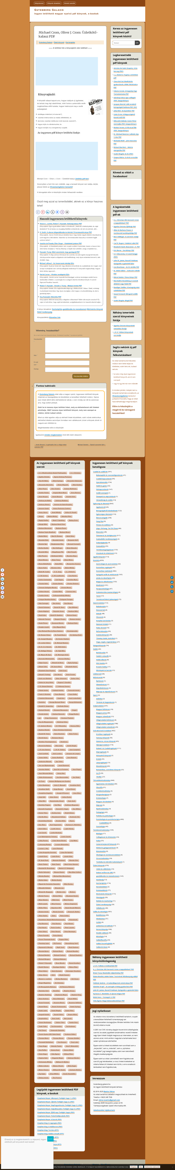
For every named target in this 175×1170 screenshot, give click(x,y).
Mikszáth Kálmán (44, 888)
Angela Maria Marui (60, 492)
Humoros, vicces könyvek (106, 741)
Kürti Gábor (43, 829)
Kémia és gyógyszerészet (106, 848)
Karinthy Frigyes (44, 805)
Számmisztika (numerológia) (107, 592)
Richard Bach (57, 951)
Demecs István (75, 619)
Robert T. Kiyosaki (45, 963)
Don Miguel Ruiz (59, 627)
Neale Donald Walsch (72, 908)
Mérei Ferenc (68, 900)
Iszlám (98, 922)
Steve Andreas (44, 998)
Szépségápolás (102, 543)
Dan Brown (68, 603)
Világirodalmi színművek (105, 727)
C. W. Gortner (43, 575)
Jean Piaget (77, 769)
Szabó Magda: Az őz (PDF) (123, 154)
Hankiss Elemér (44, 730)
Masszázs (100, 532)
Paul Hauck (42, 927)
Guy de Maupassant (46, 722)
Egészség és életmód (101, 503)
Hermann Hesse (57, 738)
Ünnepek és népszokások (105, 496)
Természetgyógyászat (105, 550)
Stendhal (56, 991)
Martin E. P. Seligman (66, 868)
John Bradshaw (44, 785)
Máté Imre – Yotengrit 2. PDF (104, 997)
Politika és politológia (104, 816)
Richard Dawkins (75, 955)
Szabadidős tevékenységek (106, 539)
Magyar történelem (103, 802)
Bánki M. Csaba (44, 572)
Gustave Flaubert (67, 718)
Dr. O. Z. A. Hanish (45, 647)
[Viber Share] (62, 212)
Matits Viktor (109, 1091)
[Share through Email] (67, 212)
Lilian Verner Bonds (59, 840)
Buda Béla (58, 564)
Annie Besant (57, 496)
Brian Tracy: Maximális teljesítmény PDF (108, 973)
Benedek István (58, 540)
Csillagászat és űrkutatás (106, 837)
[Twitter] (171, 583)
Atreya (41, 516)
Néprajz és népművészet (105, 692)
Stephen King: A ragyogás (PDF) (49, 1123)
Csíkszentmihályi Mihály (61, 595)
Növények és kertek (104, 670)
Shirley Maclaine (61, 979)
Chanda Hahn (43, 583)
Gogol (74, 710)
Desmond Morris (57, 623)
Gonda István (43, 714)
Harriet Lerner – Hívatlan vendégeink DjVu (54, 274)
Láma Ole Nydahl (66, 852)
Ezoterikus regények (104, 567)
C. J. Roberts (70, 572)
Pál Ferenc (57, 943)
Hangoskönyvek (99, 645)
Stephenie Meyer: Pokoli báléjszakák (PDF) (53, 1116)
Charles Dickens (72, 583)
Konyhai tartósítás (103, 621)
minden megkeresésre (53, 435)
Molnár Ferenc (44, 896)
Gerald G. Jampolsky (46, 706)
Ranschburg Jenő (71, 943)
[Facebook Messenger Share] (57, 212)
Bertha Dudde (43, 548)
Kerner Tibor (43, 813)
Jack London (57, 753)
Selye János (43, 975)
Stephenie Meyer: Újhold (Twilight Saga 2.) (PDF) (55, 1102)
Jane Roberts (71, 757)
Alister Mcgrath (63, 485)
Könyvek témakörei (53, 3)
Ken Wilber (76, 809)
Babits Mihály (52, 516)
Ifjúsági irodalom (102, 745)
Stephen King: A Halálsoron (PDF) (49, 1126)
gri (40, 718)
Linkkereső (97, 674)
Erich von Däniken (45, 678)
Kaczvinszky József (57, 801)
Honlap (36, 369)
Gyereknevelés (101, 482)
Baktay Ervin (73, 520)
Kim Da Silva (43, 817)
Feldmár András (58, 690)
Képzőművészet (102, 688)
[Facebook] (171, 578)
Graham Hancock (58, 714)
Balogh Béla (43, 524)
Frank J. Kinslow (44, 694)
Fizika (98, 841)
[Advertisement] (67, 71)
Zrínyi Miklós (54, 1074)
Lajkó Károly (69, 829)
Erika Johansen (61, 678)
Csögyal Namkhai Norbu (47, 599)
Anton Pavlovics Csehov (61, 508)
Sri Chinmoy (59, 983)
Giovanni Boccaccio (61, 710)
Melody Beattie (44, 876)
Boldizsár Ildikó (57, 556)
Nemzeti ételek (102, 624)
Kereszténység (102, 929)
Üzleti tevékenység (44, 312)
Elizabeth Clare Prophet (47, 670)
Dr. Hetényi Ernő (75, 635)
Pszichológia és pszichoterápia (108, 819)
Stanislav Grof (44, 991)
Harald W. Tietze (44, 734)
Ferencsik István (73, 690)
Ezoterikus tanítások (104, 571)
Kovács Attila (60, 821)
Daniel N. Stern (59, 607)
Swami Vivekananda (59, 1006)
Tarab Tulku (43, 1026)
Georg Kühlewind (75, 702)
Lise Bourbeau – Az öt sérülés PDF (126, 267)
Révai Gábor (43, 971)
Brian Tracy (56, 560)
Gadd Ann (61, 698)
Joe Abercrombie (62, 777)
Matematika (101, 851)
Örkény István (43, 1078)
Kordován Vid (74, 817)
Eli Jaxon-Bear (56, 666)
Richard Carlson (59, 955)
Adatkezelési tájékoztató (104, 1110)
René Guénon (73, 947)
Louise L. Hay (43, 848)
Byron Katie (43, 568)
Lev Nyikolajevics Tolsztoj (48, 836)
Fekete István (43, 690)
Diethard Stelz (72, 623)
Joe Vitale (76, 777)
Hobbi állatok (101, 660)
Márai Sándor (43, 900)
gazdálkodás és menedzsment (75, 309)
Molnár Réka (57, 896)
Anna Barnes (75, 492)
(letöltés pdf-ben (82, 178)
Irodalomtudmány (103, 791)
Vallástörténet (102, 947)
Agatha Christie (44, 477)
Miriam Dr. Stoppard (45, 892)
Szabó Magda (56, 1010)
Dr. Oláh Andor (61, 647)
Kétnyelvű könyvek (103, 755)
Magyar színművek (103, 716)
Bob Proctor (43, 556)
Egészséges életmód (104, 514)
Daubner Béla (73, 611)
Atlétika (99, 699)
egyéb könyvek (99, 557)
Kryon (72, 821)
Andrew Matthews (70, 489)
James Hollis (43, 757)
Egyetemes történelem (105, 784)
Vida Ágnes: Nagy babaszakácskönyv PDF (109, 1001)
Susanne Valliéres (75, 1002)
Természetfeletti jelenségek (107, 599)
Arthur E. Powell (70, 512)
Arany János (43, 512)
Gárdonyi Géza (62, 722)
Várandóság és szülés (104, 500)
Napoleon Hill (56, 908)
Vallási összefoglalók (104, 943)
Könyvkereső (39, 3)
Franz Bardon (59, 694)
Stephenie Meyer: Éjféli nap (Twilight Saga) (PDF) (56, 1112)
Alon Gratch (55, 489)
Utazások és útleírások (105, 553)
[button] (2, 601)
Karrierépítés (70, 42)
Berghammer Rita (57, 544)
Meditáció (100, 585)
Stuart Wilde (72, 998)
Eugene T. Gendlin (64, 682)
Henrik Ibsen (43, 738)
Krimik (98, 759)
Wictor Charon (44, 1070)
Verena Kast (55, 1050)
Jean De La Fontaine (61, 769)
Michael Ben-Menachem (62, 876)
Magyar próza (101, 713)
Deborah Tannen (44, 619)
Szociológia (100, 826)
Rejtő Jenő (60, 947)
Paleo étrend (101, 628)
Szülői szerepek (102, 493)
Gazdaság (100, 880)
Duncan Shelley (64, 659)
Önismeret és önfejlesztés (106, 535)
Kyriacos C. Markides (73, 825)
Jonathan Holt (75, 785)
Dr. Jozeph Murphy (45, 639)
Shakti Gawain (64, 975)
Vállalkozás (100, 908)
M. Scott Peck (43, 860)
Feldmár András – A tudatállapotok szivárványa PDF (113, 983)
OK (136, 43)
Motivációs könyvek (95, 309)
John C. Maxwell (59, 785)
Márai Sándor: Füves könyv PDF (125, 277)
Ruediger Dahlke (59, 967)
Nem (140, 1167)
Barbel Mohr (43, 536)
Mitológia (100, 936)
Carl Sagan (59, 579)
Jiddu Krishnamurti (45, 777)
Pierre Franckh (44, 935)
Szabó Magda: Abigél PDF (123, 300)
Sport (95, 695)
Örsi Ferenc (57, 1078)
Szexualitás (100, 546)
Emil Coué (62, 670)
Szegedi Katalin (44, 1014)
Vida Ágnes (55, 1054)
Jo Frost (41, 781)
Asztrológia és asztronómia (106, 564)
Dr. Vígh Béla (60, 651)
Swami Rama (43, 1006)
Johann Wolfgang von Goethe (59, 781)
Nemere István (44, 912)
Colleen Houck (44, 591)
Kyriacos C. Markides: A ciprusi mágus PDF (109, 994)
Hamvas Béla (74, 726)
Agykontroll (100, 507)
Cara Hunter (73, 575)
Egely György (72, 662)
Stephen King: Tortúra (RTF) (48, 1130)
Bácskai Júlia (56, 568)
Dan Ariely (56, 603)
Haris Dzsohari (59, 734)
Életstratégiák (101, 518)
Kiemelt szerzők (69, 3)
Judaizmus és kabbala (104, 926)
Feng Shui (99, 521)
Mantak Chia (73, 860)
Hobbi (95, 649)
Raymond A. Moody (45, 947)
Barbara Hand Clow (58, 524)
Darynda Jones (58, 611)
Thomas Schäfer (73, 1038)
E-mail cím (36, 363)
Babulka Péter (66, 516)
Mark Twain (56, 864)
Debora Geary (71, 615)
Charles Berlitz (58, 583)
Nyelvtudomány (102, 809)
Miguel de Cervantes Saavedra (49, 884)
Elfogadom (134, 1167)
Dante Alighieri (44, 611)
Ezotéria (96, 560)
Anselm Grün (70, 496)
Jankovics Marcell (45, 761)
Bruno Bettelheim (45, 564)
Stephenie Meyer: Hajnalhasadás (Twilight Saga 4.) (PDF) (58, 1109)
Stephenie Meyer (61, 995)
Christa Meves (66, 587)
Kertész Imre (56, 813)
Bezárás (50, 1139)
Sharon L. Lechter (45, 979)
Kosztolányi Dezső (45, 821)
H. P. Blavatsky (61, 726)
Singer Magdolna (44, 983)
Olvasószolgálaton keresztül (61, 187)
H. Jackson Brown (45, 726)
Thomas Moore (58, 1038)
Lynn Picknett (57, 848)
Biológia (99, 833)
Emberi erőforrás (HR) (104, 872)
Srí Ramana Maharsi (67, 987)
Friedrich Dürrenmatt (46, 698)
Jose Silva (76, 793)
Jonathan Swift (44, 789)
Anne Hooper (43, 496)
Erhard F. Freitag (44, 674)
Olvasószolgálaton (120, 396)
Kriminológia (101, 798)
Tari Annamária (56, 1026)
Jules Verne (54, 797)
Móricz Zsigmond (71, 904)
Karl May (58, 805)
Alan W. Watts (43, 481)
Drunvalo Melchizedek (46, 659)
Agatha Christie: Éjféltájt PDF (125, 226)
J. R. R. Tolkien (60, 749)
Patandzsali (73, 919)
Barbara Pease (61, 528)
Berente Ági (43, 544)
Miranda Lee (59, 888)
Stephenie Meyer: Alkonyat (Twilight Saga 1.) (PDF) (56, 1098)
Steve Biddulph (58, 998)
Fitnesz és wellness (103, 525)
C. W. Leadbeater (58, 575)
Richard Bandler (72, 951)
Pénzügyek (100, 897)
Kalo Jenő (71, 801)
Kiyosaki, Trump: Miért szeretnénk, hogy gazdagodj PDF (60, 252)
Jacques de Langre (73, 753)
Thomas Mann (44, 1038)
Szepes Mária (72, 1014)
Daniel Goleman (44, 607)
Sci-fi (98, 773)
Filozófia (99, 787)
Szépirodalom (98, 706)
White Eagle (72, 1066)
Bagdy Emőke (43, 520)
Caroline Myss (72, 579)
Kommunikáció (101, 890)
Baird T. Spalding (59, 520)
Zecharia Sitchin (75, 1070)
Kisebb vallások (102, 933)
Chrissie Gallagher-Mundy (48, 587)
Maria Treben (43, 864)
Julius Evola (66, 797)
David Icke (42, 615)
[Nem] (172, 1167)
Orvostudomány (102, 858)
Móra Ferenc (56, 904)
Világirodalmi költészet (105, 720)
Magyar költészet (103, 709)
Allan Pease (43, 489)
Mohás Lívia (61, 892)
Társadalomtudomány (101, 780)
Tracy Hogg (43, 1046)
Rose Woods (60, 963)
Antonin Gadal (44, 508)
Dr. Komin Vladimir (62, 639)
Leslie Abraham (56, 832)
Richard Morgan (44, 959)
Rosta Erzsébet (74, 963)
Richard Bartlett (44, 955)
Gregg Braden (74, 714)
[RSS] (171, 587)
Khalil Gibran (69, 813)
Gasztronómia (98, 603)
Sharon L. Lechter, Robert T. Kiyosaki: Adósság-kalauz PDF (61, 224)
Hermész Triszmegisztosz (47, 742)
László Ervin (43, 856)
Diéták (98, 613)
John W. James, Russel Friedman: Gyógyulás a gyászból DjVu (115, 990)
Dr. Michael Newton (61, 643)
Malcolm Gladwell (59, 860)
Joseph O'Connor (63, 793)
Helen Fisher (73, 734)
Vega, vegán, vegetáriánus (106, 642)
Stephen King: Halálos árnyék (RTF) (50, 1134)
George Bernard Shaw (57, 702)
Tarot (98, 596)
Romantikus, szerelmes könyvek (108, 770)
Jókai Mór (42, 801)
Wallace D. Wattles (62, 1062)
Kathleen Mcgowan (71, 805)
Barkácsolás (100, 652)
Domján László (44, 627)
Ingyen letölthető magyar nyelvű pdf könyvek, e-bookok (66, 13)
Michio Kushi (56, 880)
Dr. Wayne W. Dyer (45, 655)
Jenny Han (61, 773)
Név (35, 355)
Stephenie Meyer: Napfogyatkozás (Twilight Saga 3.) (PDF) (59, 1105)
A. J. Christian (75, 473)
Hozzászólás (36, 340)
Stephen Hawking (45, 995)
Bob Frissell (72, 552)
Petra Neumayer (70, 931)
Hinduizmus (100, 919)
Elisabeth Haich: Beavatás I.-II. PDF (127, 247)
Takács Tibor (60, 1022)
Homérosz (64, 742)
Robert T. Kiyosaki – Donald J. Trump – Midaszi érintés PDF (61, 286)
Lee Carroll (42, 832)
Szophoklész (43, 1018)
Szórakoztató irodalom (102, 731)
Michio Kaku (43, 880)
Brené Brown (43, 560)
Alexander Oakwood (74, 481)
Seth (53, 975)
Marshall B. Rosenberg (46, 868)
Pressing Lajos (44, 943)
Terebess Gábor (70, 1034)
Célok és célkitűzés (103, 869)
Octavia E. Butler (73, 912)
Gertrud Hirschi (44, 710)
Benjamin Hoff (73, 540)
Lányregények (101, 762)
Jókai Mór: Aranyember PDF (124, 111)
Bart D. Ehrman (57, 536)
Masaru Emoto (59, 872)
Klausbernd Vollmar (58, 817)
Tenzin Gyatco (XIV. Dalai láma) (49, 1034)
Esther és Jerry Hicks (46, 682)
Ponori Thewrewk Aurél (47, 939)
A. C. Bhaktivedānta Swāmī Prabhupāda (52, 473)
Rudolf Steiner (44, 967)
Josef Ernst (71, 789)
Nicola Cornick (58, 912)
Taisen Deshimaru (45, 1022)
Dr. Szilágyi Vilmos (45, 651)
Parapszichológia (102, 589)
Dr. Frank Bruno (60, 635)
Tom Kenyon (62, 1042)
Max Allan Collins (75, 872)
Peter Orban (43, 931)
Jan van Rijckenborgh (46, 765)
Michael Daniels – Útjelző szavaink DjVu (92, 445)
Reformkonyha (101, 631)
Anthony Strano (44, 504)
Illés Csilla (58, 745)
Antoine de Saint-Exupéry (63, 504)
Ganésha (42, 702)
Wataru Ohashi (58, 1066)
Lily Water (73, 840)
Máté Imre (55, 900)
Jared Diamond (63, 765)
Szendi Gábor (58, 1014)
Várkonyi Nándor (73, 1058)
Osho (54, 915)
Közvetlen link (54, 317)
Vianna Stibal (68, 1050)
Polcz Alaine (57, 935)
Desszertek (100, 610)
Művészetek (98, 677)
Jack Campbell (74, 749)
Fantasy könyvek (102, 738)
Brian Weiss (69, 560)
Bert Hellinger (57, 548)
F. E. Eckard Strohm (45, 686)
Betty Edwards (72, 548)
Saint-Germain (57, 971)
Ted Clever (42, 1030)
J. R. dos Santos (44, 749)
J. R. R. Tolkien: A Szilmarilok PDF (105, 966)
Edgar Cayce (43, 662)
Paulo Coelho (55, 927)
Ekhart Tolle (43, 666)
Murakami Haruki (72, 896)
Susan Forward (44, 1002)
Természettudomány (101, 830)
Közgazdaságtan (102, 794)
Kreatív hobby (101, 667)
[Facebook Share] (38, 212)
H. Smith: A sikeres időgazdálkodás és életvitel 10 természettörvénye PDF (66, 232)
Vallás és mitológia (100, 911)
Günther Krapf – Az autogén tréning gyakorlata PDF (113, 987)
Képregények (101, 752)
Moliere (72, 892)
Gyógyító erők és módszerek (107, 574)
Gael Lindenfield (74, 698)
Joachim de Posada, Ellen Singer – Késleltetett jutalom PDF (61, 243)
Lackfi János (55, 829)
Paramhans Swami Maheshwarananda (52, 919)
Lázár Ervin (55, 856)
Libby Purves (43, 840)
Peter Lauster (69, 927)
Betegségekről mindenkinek (106, 511)
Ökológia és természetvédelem (108, 855)
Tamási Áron (73, 1022)
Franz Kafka (73, 694)
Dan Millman (73, 607)
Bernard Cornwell (74, 544)
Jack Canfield (43, 753)
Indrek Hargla (71, 745)
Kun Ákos (42, 825)
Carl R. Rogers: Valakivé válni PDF (126, 243)
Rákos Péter (73, 967)
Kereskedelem (101, 887)
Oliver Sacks (43, 915)
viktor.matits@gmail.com (109, 1100)
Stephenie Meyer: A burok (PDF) (49, 1119)
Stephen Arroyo (69, 991)
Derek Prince (43, 623)
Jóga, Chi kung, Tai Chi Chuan (107, 528)
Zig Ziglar (42, 1074)
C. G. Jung (57, 572)
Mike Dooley (68, 884)
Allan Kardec (77, 485)
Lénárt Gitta (68, 856)
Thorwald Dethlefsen (46, 1042)
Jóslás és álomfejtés (104, 578)
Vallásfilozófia (101, 940)
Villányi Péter (68, 1054)
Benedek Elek (43, 540)
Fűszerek (99, 617)
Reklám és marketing (104, 901)
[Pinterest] (171, 592)
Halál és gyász (101, 486)
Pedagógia (100, 812)
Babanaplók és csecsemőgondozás (109, 475)
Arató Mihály (56, 512)
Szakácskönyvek (102, 635)
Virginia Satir (43, 1058)
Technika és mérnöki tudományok (109, 862)
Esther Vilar (75, 678)
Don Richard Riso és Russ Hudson (51, 631)
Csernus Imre (71, 591)
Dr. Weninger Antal (62, 655)
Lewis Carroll (65, 836)
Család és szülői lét (100, 472)
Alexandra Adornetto (46, 485)
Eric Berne (58, 674)
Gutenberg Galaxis (49, 10)
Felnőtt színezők (102, 656)
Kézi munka (100, 663)
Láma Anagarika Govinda (47, 852)
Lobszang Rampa (45, 844)
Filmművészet (101, 684)
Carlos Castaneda (45, 579)
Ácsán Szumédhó (69, 1074)
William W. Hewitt (59, 1070)
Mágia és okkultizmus (104, 582)
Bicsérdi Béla (43, 552)
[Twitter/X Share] (52, 212)
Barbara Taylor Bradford (47, 532)
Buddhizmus (100, 915)
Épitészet (100, 681)
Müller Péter (43, 908)
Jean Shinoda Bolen (46, 773)
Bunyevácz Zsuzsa (73, 564)
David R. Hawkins (56, 615)
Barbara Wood (65, 532)
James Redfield (57, 757)
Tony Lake (74, 1042)
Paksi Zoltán (64, 915)
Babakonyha (101, 606)
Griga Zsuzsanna (51, 718)
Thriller (99, 777)
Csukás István (44, 595)
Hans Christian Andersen (62, 730)
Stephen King (76, 995)
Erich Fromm (70, 674)
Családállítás (104, 823)
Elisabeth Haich (71, 666)
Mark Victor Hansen (71, 864)
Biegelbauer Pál (57, 552)
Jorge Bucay (58, 789)
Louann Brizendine (61, 844)
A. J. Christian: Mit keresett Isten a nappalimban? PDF (113, 969)
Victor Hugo (43, 1054)
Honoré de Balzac (45, 745)
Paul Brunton (43, 923)
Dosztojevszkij (72, 631)
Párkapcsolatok (102, 489)
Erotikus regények (103, 734)
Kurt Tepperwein (55, 825)
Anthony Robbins (61, 500)
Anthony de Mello (45, 500)
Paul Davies (56, 923)
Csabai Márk (57, 591)
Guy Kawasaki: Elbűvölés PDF (50, 297)
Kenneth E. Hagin (62, 809)
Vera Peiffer (42, 1050)
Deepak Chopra (60, 619)
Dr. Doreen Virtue (44, 635)
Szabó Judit (43, 1010)
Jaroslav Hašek (44, 769)
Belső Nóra (70, 536)
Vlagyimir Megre (57, 1058)
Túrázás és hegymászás (105, 702)
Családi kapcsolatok (104, 479)
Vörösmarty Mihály (45, 1062)
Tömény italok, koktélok (105, 638)
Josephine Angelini (45, 793)
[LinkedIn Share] (48, 212)
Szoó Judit (55, 1018)
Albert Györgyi (58, 481)
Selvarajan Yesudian (73, 971)
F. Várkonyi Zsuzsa (63, 686)
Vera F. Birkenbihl (72, 1046)
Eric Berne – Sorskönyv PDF (124, 250)
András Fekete (44, 492)
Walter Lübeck (44, 1066)
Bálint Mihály (69, 568)
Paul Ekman (69, 923)
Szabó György (75, 1006)
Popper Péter (63, 939)
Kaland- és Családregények (106, 748)
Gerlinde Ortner (63, 706)
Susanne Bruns (59, 1002)
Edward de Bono (57, 662)
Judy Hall (42, 797)
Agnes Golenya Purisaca (62, 477)
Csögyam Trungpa (66, 599)
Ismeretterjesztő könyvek (106, 844)
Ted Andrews (70, 1026)
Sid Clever (74, 979)
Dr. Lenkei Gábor (44, 643)
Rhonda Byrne (44, 951)
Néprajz (99, 805)
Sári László (68, 1018)
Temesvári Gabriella (57, 1030)
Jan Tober (59, 761)
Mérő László (43, 904)
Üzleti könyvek (59, 42)
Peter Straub (55, 931)
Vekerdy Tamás (56, 1046)
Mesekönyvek (101, 766)
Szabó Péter (69, 1010)
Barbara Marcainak (45, 528)
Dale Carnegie (43, 603)
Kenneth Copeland (45, 809)
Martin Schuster (44, 872)
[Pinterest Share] (43, 212)
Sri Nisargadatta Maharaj (47, 987)
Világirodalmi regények (105, 723)
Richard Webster (60, 959)
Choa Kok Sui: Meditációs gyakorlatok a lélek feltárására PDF (126, 84)
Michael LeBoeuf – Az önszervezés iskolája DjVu (57, 263)
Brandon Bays (72, 556)
